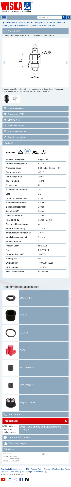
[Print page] (46, 472)
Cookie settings (37, 472)
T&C (28, 469)
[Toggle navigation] (4, 17)
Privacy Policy (36, 469)
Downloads (5, 469)
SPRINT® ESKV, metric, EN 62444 (32, 26)
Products (11, 23)
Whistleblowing (58, 469)
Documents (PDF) (16, 114)
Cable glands (39, 23)
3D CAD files (14, 120)
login (28, 472)
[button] (4, 62)
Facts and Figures (17, 472)
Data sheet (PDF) (16, 108)
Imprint (21, 469)
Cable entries (24, 23)
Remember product (16, 126)
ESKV (52, 26)
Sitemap (47, 469)
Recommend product (17, 131)
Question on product (17, 137)
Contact (14, 469)
